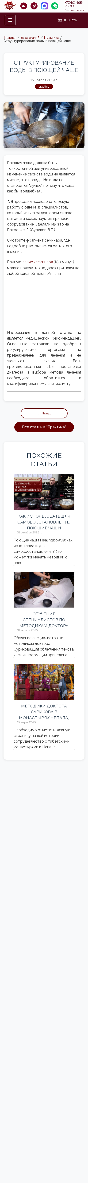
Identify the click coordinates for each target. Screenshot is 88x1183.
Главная (10, 37)
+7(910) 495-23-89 (74, 4)
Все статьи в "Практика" (44, 427)
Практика (51, 37)
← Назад (44, 413)
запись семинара (38, 262)
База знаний (30, 37)
